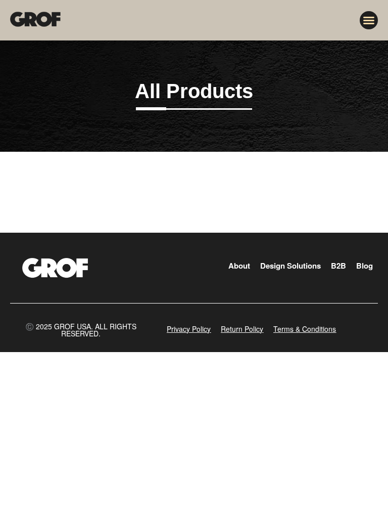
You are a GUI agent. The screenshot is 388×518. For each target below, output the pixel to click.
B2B (338, 265)
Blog (364, 265)
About (239, 265)
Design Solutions (290, 265)
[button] (369, 20)
